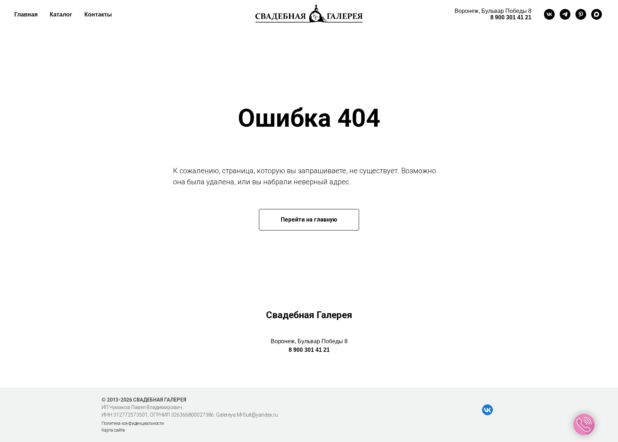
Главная (26, 14)
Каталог (61, 14)
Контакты (98, 14)
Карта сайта (113, 430)
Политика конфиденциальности (133, 423)
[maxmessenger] (596, 14)
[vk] (549, 14)
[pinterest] (580, 14)
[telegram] (565, 14)
